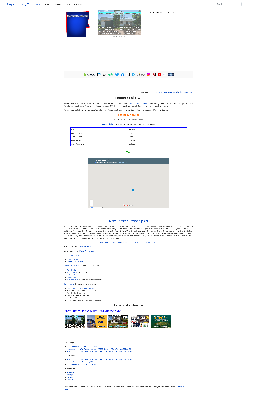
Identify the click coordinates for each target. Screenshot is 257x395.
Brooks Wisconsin (74, 259)
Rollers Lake (71, 275)
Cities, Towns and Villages (73, 255)
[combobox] (229, 4)
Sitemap (70, 377)
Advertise (70, 372)
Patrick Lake (71, 270)
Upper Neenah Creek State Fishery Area (82, 288)
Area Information (156, 92)
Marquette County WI (18, 4)
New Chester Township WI (128, 221)
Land (119, 242)
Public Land (69, 284)
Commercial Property (149, 242)
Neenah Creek (72, 272)
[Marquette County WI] (80, 24)
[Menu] (248, 4)
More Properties (86, 251)
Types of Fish (108, 124)
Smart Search (77, 4)
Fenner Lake (71, 277)
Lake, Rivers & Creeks (170, 92)
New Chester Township (138, 103)
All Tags (70, 375)
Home (38, 4)
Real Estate (57, 4)
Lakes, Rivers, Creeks (73, 265)
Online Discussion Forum (185, 92)
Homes (112, 242)
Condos (125, 242)
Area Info (46, 4)
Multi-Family (134, 242)
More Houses (86, 246)
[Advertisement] (128, 56)
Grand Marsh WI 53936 (75, 261)
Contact (70, 379)
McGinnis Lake (72, 280)
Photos (68, 4)
